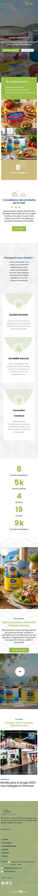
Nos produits (6, 843)
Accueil (4, 836)
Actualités (5, 853)
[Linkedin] (10, 883)
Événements (4, 779)
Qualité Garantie (18, 314)
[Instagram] (6, 883)
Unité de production (9, 846)
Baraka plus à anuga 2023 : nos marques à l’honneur (18, 784)
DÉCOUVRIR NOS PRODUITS (12, 48)
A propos (5, 839)
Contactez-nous (27, 48)
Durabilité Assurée (18, 358)
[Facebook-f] (2, 883)
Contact (5, 856)
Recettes (5, 849)
